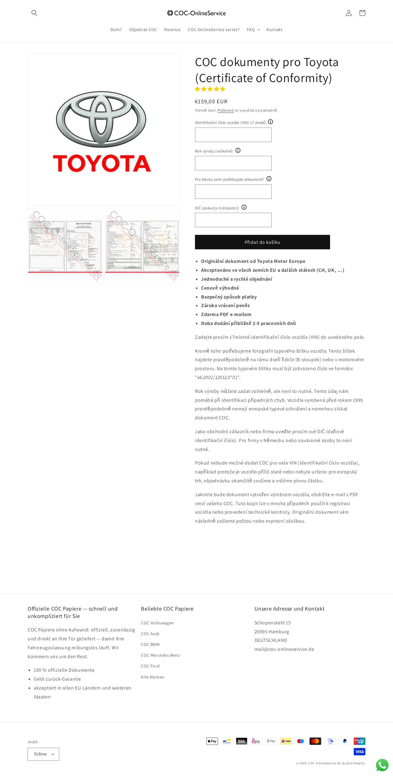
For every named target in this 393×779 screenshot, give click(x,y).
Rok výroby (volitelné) (214, 151)
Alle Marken (153, 677)
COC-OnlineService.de (324, 763)
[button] (34, 13)
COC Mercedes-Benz (160, 655)
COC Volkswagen (157, 623)
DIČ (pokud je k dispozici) (217, 208)
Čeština (40, 754)
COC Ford (150, 666)
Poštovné (226, 110)
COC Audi (150, 633)
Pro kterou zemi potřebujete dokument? (229, 179)
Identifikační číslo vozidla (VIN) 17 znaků (230, 122)
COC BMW (150, 644)
